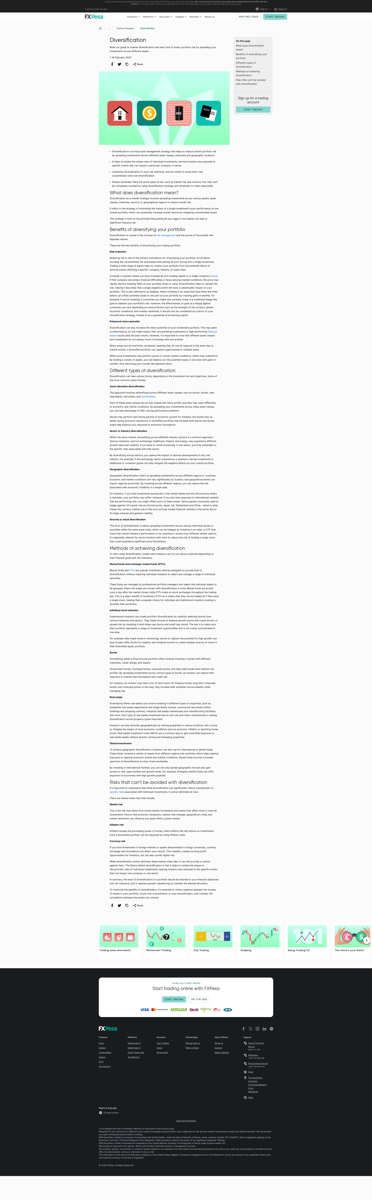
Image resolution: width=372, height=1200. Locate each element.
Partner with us (193, 1043)
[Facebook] (243, 1028)
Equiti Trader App (136, 1052)
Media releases (222, 1052)
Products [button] (132, 16)
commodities (148, 396)
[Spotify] (271, 1028)
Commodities (105, 1052)
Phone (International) (258, 1063)
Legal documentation (186, 1121)
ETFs (132, 570)
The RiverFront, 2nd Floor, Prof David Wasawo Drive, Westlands (257, 1084)
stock (214, 275)
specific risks (117, 791)
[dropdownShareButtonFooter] (138, 905)
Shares (102, 1057)
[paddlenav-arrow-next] (366, 940)
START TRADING (275, 16)
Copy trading (163, 1043)
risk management (166, 235)
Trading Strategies (125, 28)
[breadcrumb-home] (100, 28)
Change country (111, 1112)
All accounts (162, 1052)
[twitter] (119, 64)
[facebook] (112, 64)
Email (250, 1072)
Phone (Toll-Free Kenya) (256, 1045)
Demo (159, 1048)
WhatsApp (253, 1055)
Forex (101, 1043)
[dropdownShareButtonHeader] (138, 64)
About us (210, 16)
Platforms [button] (148, 16)
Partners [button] (194, 16)
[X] (250, 1028)
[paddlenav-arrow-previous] (5, 940)
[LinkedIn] (264, 1028)
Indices (102, 1048)
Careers (218, 1048)
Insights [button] (179, 16)
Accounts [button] (164, 16)
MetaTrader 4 (134, 1043)
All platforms (134, 1057)
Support (282, 9)
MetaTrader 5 (134, 1048)
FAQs (250, 1097)
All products (104, 1066)
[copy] (126, 64)
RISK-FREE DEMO (249, 16)
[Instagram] (257, 1028)
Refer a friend (192, 1048)
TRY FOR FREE (199, 999)
